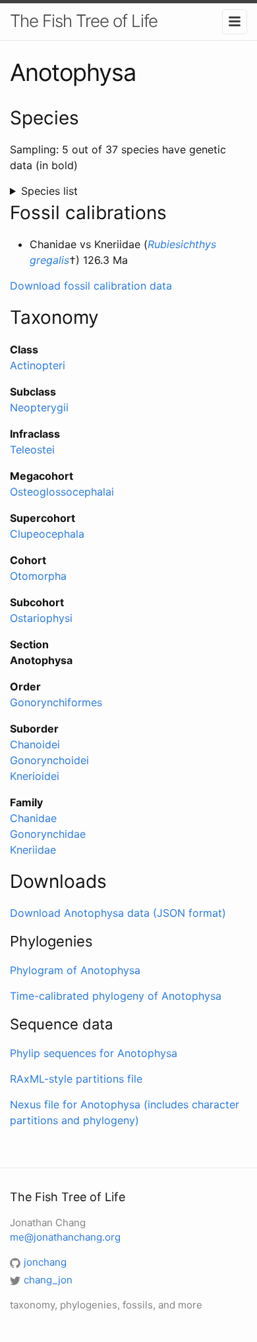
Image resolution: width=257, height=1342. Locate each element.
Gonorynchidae (48, 833)
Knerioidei (34, 776)
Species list (49, 190)
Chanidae (33, 818)
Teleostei (32, 449)
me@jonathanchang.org (65, 1237)
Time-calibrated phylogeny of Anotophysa (115, 995)
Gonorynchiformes (56, 702)
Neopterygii (39, 407)
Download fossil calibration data (91, 285)
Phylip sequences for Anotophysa (93, 1053)
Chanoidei (35, 744)
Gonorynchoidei (49, 760)
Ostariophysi (41, 618)
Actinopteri (37, 365)
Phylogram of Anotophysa (75, 970)
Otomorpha (38, 575)
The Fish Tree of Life (83, 21)
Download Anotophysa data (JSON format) (118, 912)
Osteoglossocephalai (62, 491)
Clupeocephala (47, 533)
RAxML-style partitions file (76, 1078)
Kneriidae (33, 849)
